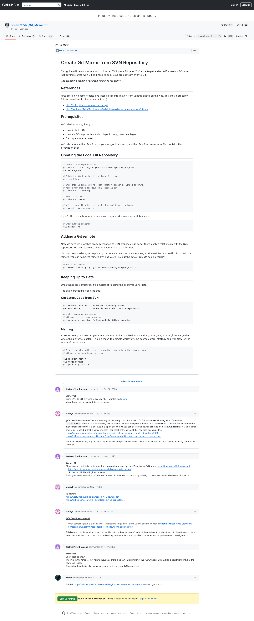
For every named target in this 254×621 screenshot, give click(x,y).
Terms (87, 613)
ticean (15, 25)
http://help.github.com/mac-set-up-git (87, 105)
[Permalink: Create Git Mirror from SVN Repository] (59, 63)
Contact (140, 613)
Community (123, 613)
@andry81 (71, 396)
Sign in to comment (149, 598)
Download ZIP (241, 36)
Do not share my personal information (177, 613)
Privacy (96, 613)
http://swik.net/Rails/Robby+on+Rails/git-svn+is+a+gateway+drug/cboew (107, 109)
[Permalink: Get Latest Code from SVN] (59, 298)
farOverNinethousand (77, 389)
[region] (127, 214)
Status (113, 613)
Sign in (234, 4)
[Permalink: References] (59, 88)
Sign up (246, 4)
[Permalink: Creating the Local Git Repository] (59, 155)
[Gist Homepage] (10, 5)
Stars (47, 36)
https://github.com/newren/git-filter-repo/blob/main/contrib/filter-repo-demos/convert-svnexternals (113, 436)
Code (12, 36)
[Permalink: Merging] (59, 329)
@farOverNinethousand (78, 420)
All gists (68, 5)
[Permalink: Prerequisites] (59, 116)
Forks (64, 36)
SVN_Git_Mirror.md (34, 25)
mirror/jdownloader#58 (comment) (173, 466)
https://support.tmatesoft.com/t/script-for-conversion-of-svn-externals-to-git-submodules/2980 (112, 433)
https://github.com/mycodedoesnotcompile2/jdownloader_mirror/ (99, 469)
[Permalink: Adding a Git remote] (59, 236)
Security (104, 613)
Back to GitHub (81, 5)
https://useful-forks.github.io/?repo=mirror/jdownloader (92, 497)
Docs (132, 613)
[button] (224, 36)
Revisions (28, 36)
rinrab (69, 577)
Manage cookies (152, 613)
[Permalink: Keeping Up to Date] (59, 277)
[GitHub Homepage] (63, 613)
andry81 (70, 413)
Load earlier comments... (131, 381)
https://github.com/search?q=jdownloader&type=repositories (95, 500)
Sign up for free (67, 598)
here (124, 399)
